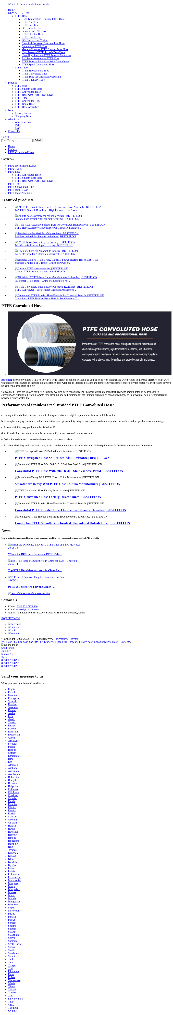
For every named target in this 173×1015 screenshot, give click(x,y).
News (11, 110)
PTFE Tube (21, 97)
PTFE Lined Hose (31, 37)
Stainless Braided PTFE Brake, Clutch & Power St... (43, 262)
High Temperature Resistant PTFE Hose (43, 19)
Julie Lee (6, 651)
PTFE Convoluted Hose (28, 91)
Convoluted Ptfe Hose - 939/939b (112, 641)
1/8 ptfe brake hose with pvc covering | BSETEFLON (44, 245)
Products (12, 82)
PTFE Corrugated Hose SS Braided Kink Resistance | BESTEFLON (62, 458)
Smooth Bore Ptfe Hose (34, 31)
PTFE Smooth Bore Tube (35, 70)
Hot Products (61, 638)
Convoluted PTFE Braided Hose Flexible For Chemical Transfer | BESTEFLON (70, 510)
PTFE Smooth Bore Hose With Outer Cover (45, 61)
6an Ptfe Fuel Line (39, 641)
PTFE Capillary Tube (33, 79)
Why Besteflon (23, 122)
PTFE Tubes (21, 67)
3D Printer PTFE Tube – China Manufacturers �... (42, 280)
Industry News (23, 113)
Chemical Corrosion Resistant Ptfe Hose (43, 43)
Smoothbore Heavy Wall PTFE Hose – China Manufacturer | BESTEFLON (67, 484)
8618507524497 (10, 663)
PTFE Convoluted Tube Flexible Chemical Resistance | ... (46, 289)
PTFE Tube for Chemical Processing (41, 76)
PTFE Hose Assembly (27, 107)
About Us (13, 119)
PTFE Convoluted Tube (34, 73)
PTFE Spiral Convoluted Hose (38, 64)
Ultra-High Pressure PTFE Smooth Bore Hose (46, 55)
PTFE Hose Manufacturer (22, 165)
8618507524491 (10, 666)
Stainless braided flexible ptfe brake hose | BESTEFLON (45, 236)
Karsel (4, 657)
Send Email (7, 647)
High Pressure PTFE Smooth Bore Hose (43, 52)
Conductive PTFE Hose (34, 46)
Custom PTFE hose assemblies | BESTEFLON (40, 271)
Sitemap (74, 638)
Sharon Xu (7, 654)
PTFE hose (21, 85)
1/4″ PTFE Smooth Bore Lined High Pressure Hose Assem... (47, 210)
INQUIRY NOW (10, 618)
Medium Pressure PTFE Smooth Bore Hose (45, 49)
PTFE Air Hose (30, 22)
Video (18, 125)
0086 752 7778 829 (27, 606)
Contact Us (14, 131)
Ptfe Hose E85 (9, 641)
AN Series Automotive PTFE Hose (40, 58)
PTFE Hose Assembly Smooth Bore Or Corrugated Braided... (48, 227)
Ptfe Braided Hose (31, 28)
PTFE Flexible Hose (33, 34)
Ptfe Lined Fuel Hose (61, 641)
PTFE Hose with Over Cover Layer (34, 94)
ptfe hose (23, 641)
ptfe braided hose (84, 641)
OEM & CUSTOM (18, 12)
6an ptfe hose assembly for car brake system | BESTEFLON (47, 218)
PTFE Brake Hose (25, 103)
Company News (23, 116)
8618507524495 (10, 660)
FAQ (17, 128)
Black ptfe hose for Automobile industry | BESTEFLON (45, 254)
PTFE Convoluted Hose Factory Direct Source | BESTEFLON (58, 497)
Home (11, 9)
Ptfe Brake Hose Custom (35, 40)
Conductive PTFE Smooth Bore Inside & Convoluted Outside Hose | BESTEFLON (72, 523)
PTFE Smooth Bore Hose (28, 88)
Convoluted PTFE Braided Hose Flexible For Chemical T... (47, 298)
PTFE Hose (21, 15)
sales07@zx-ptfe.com (27, 609)
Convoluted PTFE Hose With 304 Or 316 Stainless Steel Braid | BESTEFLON (69, 471)
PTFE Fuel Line (30, 25)
